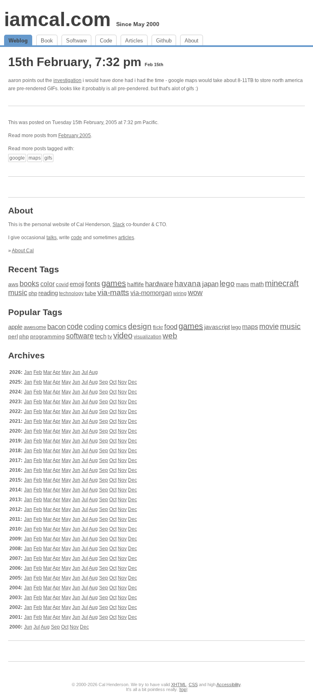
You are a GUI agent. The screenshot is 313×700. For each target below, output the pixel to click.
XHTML (178, 684)
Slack (118, 224)
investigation (67, 80)
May (66, 372)
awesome (35, 327)
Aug (93, 372)
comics (116, 327)
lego (227, 283)
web (170, 335)
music (17, 293)
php (33, 293)
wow (195, 293)
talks (51, 237)
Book (47, 41)
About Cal (23, 250)
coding (94, 326)
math (257, 283)
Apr (56, 372)
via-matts (113, 292)
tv (110, 337)
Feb (37, 372)
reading (48, 292)
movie (269, 326)
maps (35, 158)
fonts (92, 284)
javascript (217, 326)
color (47, 283)
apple (15, 326)
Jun (76, 372)
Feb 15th (154, 64)
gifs (48, 158)
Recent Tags (33, 269)
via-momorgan (151, 292)
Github (164, 41)
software (80, 336)
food (170, 326)
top (183, 689)
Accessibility (228, 684)
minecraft (282, 283)
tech (100, 336)
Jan (28, 372)
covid (62, 284)
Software (76, 41)
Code (106, 41)
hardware (159, 284)
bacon (56, 327)
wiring (180, 293)
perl (13, 336)
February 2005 (74, 135)
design (140, 326)
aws (13, 284)
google (17, 158)
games (113, 283)
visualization (147, 337)
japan (210, 284)
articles (126, 237)
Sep (103, 382)
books (29, 283)
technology (71, 293)
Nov (122, 382)
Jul (85, 372)
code (76, 237)
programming (47, 336)
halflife (135, 284)
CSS (193, 684)
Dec (132, 382)
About (191, 41)
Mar (47, 372)
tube (90, 293)
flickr (158, 327)
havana (187, 283)
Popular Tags (35, 312)
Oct (113, 382)
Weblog (18, 41)
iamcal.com (57, 19)
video (122, 335)
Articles (134, 41)
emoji (77, 284)
